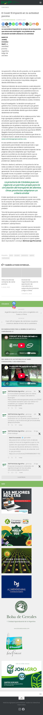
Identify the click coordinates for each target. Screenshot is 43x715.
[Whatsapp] (13, 24)
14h (35, 391)
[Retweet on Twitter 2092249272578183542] (13, 425)
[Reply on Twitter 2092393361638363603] (9, 408)
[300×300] (17, 545)
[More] (37, 24)
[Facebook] (3, 24)
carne (11, 255)
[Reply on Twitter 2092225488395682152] (9, 472)
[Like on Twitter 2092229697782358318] (16, 457)
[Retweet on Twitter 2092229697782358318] (13, 457)
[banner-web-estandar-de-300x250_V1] (17, 573)
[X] (6, 24)
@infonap (29, 391)
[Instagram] (20, 24)
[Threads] (27, 24)
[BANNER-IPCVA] (17, 513)
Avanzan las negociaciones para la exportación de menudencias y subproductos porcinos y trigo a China (30, 285)
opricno (32, 255)
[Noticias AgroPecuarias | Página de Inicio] (13, 2)
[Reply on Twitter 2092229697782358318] (9, 457)
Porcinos (5, 7)
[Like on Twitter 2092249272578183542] (16, 425)
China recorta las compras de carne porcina (8, 282)
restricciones (5, 258)
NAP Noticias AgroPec (16, 391)
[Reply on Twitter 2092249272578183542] (9, 425)
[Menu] (40, 2)
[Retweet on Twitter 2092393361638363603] (13, 408)
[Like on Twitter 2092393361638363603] (16, 408)
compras (17, 255)
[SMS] (30, 24)
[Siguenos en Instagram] (19, 709)
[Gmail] (33, 24)
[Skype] (23, 24)
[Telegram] (16, 24)
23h (35, 414)
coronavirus (24, 255)
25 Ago (36, 431)
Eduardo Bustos (9, 20)
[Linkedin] (10, 24)
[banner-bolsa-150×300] (21, 629)
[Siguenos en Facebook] (23, 709)
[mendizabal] (17, 598)
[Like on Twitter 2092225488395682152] (17, 472)
